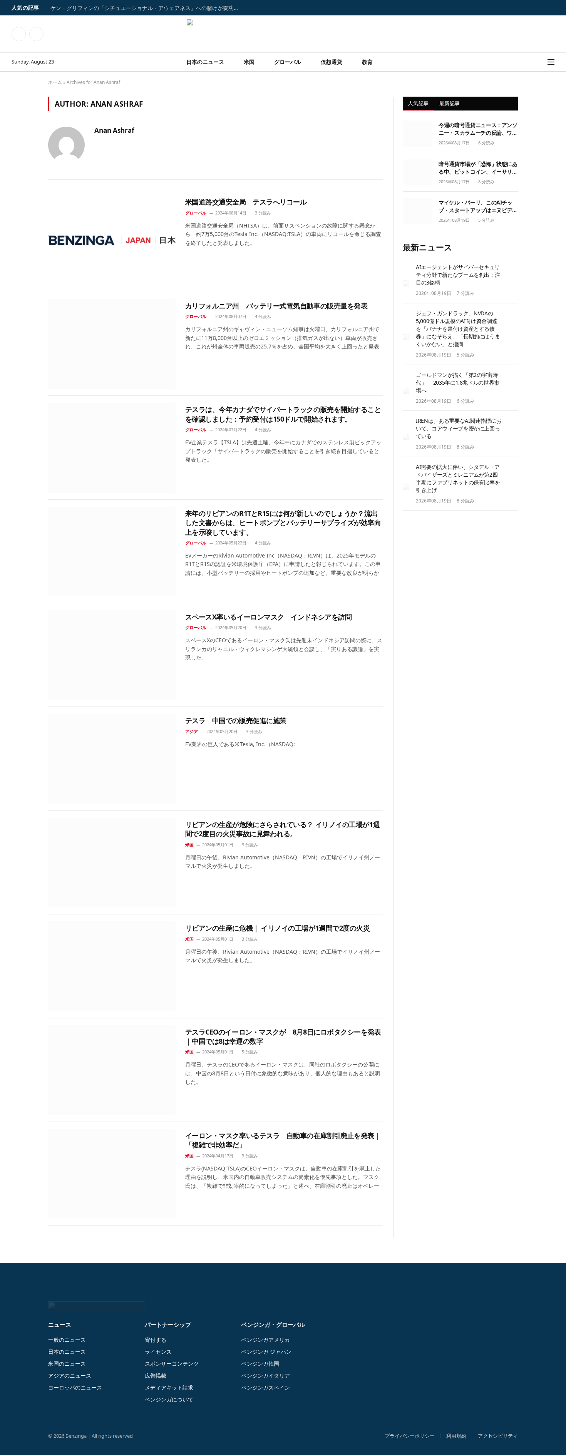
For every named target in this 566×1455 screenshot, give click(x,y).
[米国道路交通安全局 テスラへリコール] (112, 240)
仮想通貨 (331, 61)
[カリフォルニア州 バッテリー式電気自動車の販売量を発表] (112, 344)
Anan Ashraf (114, 130)
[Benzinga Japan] (283, 33)
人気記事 (418, 103)
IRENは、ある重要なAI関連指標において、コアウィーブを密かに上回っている (458, 428)
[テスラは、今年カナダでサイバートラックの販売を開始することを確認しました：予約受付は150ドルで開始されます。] (112, 447)
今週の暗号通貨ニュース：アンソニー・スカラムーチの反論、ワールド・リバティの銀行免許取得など (478, 129)
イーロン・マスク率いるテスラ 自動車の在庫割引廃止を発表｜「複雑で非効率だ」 (283, 1140)
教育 (367, 61)
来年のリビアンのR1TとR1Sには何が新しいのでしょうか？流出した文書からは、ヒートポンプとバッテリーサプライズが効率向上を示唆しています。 (283, 523)
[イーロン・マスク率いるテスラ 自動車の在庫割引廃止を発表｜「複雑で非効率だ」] (112, 1174)
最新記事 (449, 103)
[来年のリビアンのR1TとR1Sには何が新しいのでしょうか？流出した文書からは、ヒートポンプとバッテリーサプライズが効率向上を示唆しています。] (112, 551)
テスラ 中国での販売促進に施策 (235, 720)
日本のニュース (205, 61)
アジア (191, 731)
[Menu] (551, 62)
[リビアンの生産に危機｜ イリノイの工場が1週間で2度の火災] (112, 966)
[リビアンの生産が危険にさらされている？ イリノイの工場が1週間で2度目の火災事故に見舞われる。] (112, 862)
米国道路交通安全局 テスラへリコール (246, 201)
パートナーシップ (168, 1324)
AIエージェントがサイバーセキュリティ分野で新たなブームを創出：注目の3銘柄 (458, 274)
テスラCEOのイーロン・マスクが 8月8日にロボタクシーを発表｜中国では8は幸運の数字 (283, 1036)
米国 (249, 61)
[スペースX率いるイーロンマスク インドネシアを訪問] (112, 655)
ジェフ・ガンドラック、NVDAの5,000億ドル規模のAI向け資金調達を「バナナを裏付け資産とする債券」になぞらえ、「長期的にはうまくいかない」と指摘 (458, 329)
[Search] (542, 62)
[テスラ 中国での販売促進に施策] (112, 759)
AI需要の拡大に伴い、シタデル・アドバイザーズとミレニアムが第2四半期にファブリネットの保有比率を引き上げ (458, 478)
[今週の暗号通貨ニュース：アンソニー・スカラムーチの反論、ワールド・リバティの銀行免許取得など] (417, 134)
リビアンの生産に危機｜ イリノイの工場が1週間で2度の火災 (277, 928)
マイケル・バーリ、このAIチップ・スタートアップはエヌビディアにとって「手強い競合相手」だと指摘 (478, 206)
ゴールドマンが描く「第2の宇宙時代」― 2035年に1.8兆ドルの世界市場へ (457, 382)
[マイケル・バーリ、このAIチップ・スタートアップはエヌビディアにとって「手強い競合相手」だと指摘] (417, 211)
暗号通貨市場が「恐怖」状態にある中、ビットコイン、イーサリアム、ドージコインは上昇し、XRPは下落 (478, 168)
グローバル (287, 61)
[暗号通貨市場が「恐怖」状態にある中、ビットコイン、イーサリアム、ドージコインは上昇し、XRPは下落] (417, 172)
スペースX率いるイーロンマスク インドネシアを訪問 (268, 616)
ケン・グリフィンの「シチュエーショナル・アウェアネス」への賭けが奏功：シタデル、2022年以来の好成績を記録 (146, 8)
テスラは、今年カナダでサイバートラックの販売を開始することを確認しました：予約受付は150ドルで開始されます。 (283, 414)
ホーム (55, 82)
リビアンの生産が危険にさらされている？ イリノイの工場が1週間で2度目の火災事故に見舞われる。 (282, 829)
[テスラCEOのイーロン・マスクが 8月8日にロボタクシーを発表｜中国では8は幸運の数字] (112, 1070)
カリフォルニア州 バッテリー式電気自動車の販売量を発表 (276, 305)
